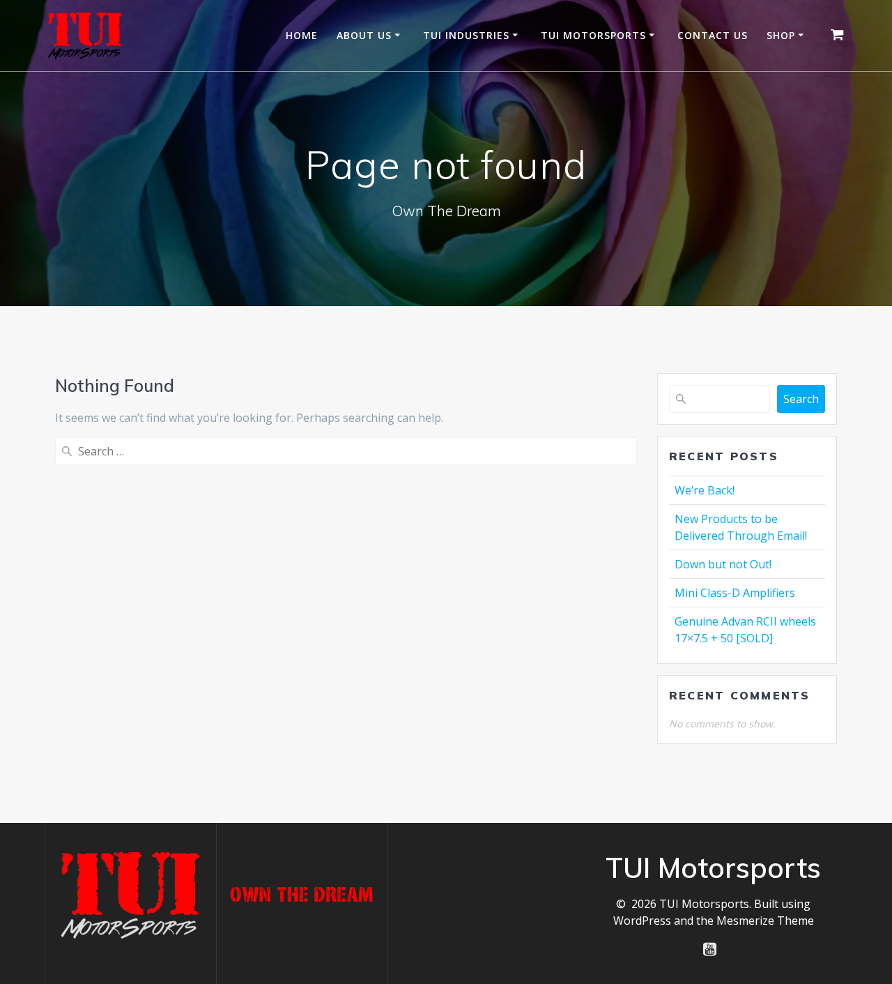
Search (801, 399)
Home (302, 35)
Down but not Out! (723, 564)
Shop (781, 35)
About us (364, 35)
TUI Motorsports (593, 35)
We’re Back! (705, 490)
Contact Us (712, 35)
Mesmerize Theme (765, 920)
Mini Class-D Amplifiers (735, 592)
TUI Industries (466, 35)
